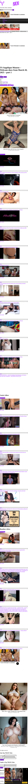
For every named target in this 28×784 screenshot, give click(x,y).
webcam (12, 85)
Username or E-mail (4, 776)
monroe (9, 84)
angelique (5, 84)
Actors (4, 22)
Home (4, 19)
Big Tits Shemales (6, 31)
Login (2, 767)
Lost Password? (6, 767)
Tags (4, 21)
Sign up (2, 759)
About (2, 76)
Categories (5, 20)
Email (1, 756)
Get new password (4, 777)
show (9, 85)
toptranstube (5, 81)
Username (2, 755)
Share (5, 76)
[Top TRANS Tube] (10, 5)
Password (2, 758)
